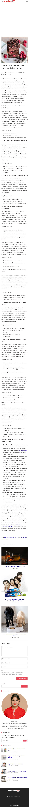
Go (24, 740)
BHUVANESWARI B (8, 72)
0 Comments (15, 751)
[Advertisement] (14, 17)
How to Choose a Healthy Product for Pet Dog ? (14, 634)
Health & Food (20, 72)
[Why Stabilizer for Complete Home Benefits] (3, 757)
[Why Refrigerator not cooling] (3, 764)
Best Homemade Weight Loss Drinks (14, 566)
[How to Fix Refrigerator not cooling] (3, 771)
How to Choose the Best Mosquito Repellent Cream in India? (14, 600)
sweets (6, 539)
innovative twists (22, 450)
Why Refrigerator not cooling (14, 764)
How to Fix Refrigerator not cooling (16, 771)
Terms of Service (18, 796)
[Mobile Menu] (27, 1)
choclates (21, 537)
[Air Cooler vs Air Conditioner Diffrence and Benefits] (3, 779)
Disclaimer (14, 803)
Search (3, 683)
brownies (17, 537)
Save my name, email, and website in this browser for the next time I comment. (12, 673)
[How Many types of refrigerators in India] (3, 750)
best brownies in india (9, 537)
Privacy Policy (10, 796)
